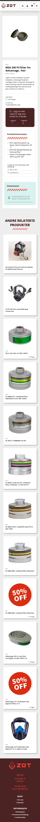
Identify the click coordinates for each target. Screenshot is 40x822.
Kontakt (20, 803)
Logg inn (13, 120)
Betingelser (20, 812)
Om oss (20, 800)
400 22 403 (13, 170)
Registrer (24, 120)
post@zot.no (14, 173)
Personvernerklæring (20, 815)
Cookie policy (20, 817)
